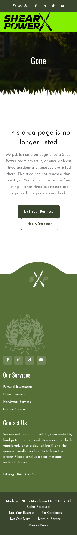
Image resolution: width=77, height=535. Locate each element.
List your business (38, 211)
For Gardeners (52, 513)
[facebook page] (36, 6)
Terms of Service (49, 519)
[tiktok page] (53, 6)
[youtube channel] (62, 6)
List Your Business (21, 513)
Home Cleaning (14, 394)
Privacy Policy (38, 525)
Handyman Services (17, 402)
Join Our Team (20, 519)
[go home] (38, 278)
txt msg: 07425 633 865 (20, 474)
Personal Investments (18, 387)
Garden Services (14, 409)
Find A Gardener (39, 223)
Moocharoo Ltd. (42, 501)
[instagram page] (44, 6)
